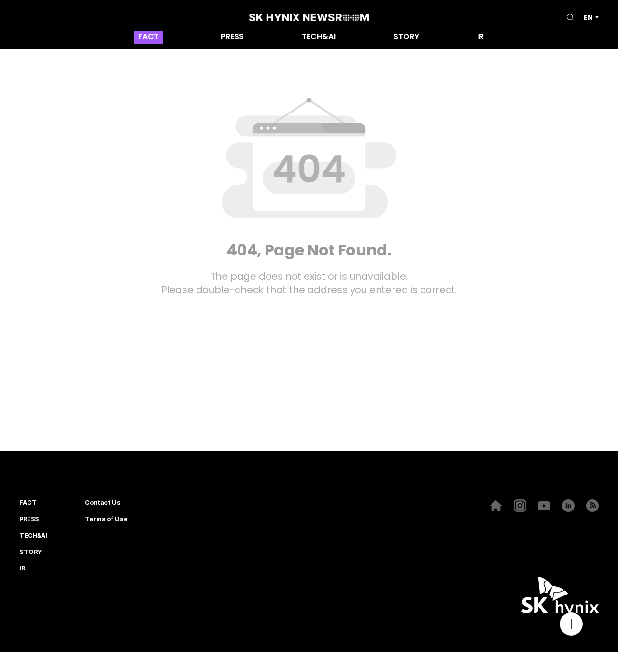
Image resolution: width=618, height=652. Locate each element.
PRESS (232, 37)
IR (480, 37)
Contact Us (103, 502)
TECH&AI (319, 37)
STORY (406, 37)
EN (588, 17)
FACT (148, 37)
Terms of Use (106, 519)
